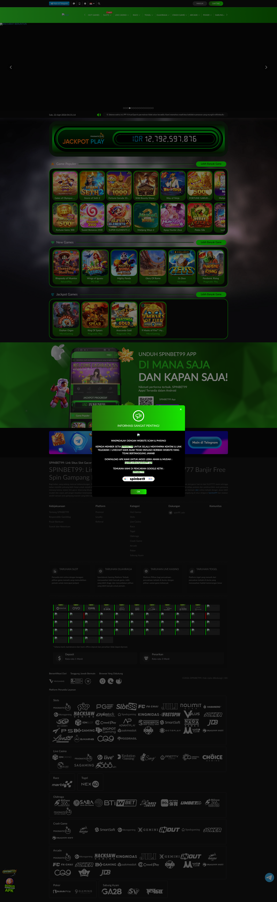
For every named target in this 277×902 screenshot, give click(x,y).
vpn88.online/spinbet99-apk (138, 463)
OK (138, 492)
